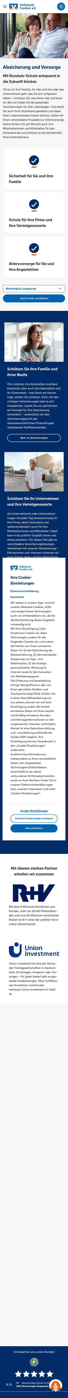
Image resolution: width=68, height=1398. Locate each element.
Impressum (17, 597)
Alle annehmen (34, 828)
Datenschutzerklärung (24, 591)
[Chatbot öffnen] (55, 1385)
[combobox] (34, 288)
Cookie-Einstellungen (34, 811)
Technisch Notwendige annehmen (34, 818)
